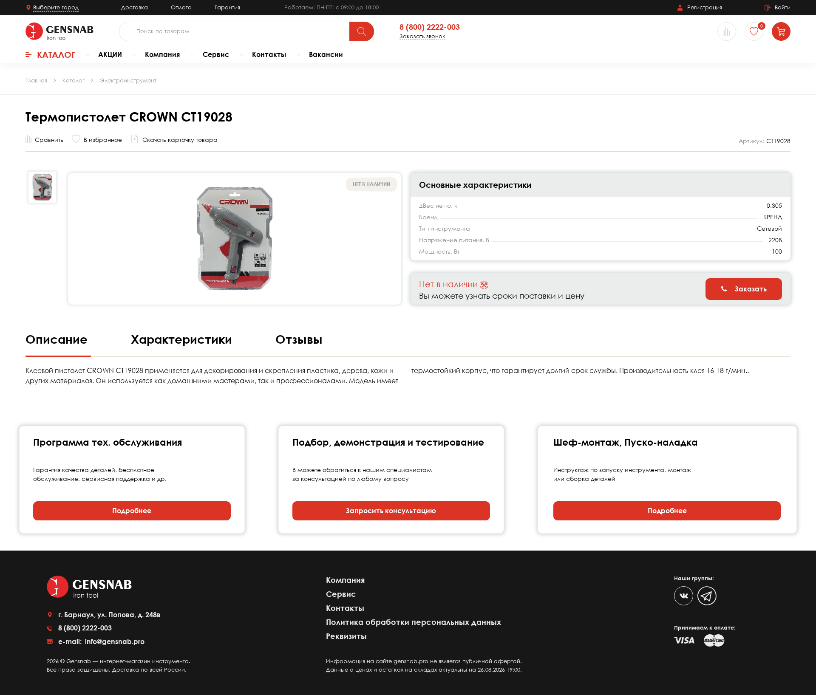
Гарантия (227, 7)
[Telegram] (707, 595)
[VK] (683, 595)
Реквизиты (346, 636)
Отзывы (299, 339)
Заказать (750, 289)
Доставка (134, 7)
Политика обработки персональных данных (413, 622)
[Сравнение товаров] (726, 31)
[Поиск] (361, 31)
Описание (58, 339)
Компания (162, 54)
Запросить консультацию (391, 510)
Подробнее (131, 510)
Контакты (269, 54)
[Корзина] (781, 31)
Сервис (216, 54)
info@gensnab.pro (113, 641)
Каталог (56, 54)
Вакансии (326, 54)
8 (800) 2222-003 (430, 27)
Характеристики (183, 339)
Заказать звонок (422, 36)
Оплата (181, 7)
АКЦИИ (110, 54)
